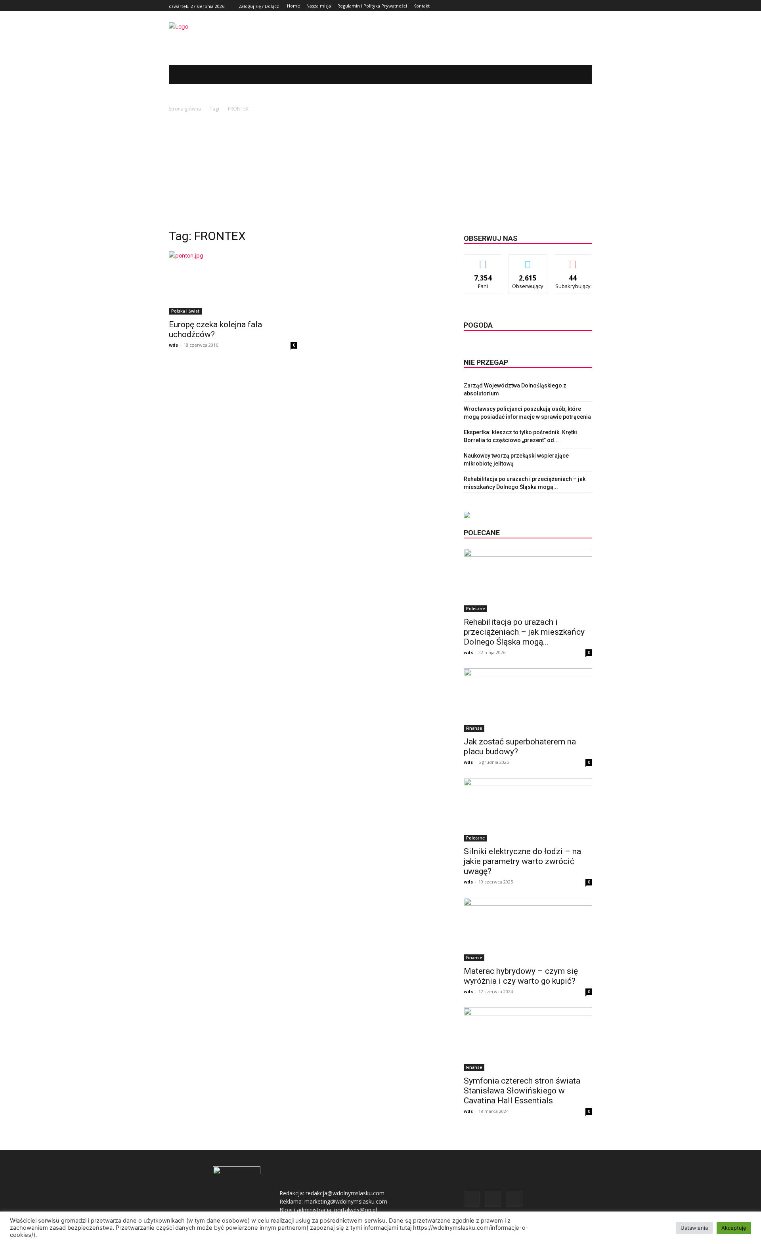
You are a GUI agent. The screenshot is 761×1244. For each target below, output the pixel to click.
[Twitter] (578, 5)
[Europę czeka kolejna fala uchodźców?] (233, 283)
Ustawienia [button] (694, 1228)
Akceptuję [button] (733, 1228)
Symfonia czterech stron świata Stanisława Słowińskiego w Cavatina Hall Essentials (522, 1090)
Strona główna (185, 108)
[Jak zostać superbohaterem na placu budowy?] (528, 700)
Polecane (475, 608)
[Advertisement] (380, 172)
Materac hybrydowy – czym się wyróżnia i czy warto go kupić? (521, 976)
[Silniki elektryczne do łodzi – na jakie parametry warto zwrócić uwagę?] (528, 809)
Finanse (474, 728)
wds (173, 345)
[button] (574, 74)
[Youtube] (587, 5)
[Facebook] (569, 5)
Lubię (483, 260)
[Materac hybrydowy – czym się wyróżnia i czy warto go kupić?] (528, 929)
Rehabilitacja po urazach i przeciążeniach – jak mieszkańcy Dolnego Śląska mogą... (524, 632)
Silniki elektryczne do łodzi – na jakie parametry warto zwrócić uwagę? (522, 861)
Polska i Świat (185, 311)
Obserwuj (528, 260)
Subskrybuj (573, 260)
